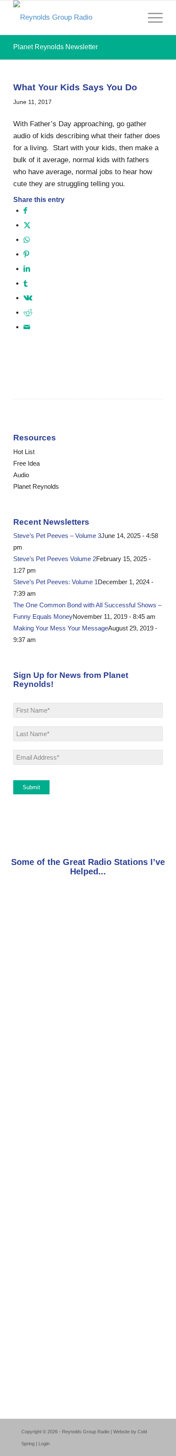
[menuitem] (151, 17)
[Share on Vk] (27, 298)
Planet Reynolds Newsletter (55, 47)
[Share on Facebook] (25, 211)
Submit (31, 787)
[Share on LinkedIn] (26, 269)
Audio (21, 474)
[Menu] (151, 17)
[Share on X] (27, 225)
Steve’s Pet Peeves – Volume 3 (57, 535)
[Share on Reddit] (27, 313)
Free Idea (26, 463)
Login (44, 1443)
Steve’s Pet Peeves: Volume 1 (55, 581)
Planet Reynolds (36, 486)
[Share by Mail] (26, 327)
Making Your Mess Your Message (60, 628)
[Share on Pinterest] (26, 254)
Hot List (24, 451)
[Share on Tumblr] (25, 283)
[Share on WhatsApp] (26, 240)
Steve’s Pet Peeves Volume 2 (54, 558)
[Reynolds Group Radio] (73, 17)
